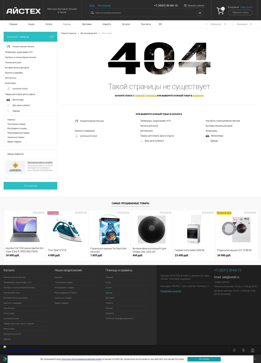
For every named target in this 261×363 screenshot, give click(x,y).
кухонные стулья (88, 136)
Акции (31, 24)
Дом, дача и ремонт (154, 141)
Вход (92, 5)
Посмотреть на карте (170, 291)
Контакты (146, 24)
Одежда (214, 141)
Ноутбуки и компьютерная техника (223, 121)
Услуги (48, 24)
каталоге (198, 95)
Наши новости (15, 154)
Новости (107, 24)
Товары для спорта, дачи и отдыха (157, 136)
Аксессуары (212, 131)
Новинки (11, 120)
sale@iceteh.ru (230, 277)
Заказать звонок (196, 5)
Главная (13, 24)
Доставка (87, 24)
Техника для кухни (149, 126)
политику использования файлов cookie (81, 359)
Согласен (204, 359)
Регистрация (104, 5)
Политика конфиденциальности (120, 318)
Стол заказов (30, 186)
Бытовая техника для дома (219, 126)
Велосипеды (217, 136)
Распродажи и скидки (17, 128)
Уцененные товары (15, 137)
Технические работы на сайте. (40, 162)
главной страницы (145, 95)
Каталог (126, 24)
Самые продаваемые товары (130, 203)
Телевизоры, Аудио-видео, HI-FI (155, 121)
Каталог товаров (18, 36)
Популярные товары (16, 124)
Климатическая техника (92, 121)
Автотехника (146, 131)
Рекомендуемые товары (18, 133)
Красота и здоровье (85, 131)
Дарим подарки (14, 141)
